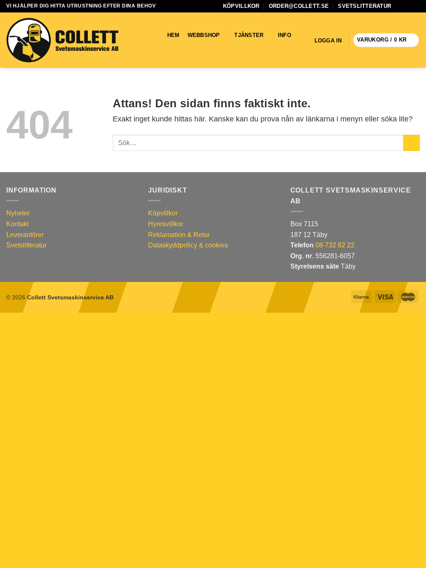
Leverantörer (25, 234)
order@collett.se (299, 6)
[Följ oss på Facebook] (399, 6)
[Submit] (412, 143)
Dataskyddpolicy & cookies (188, 245)
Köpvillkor (241, 6)
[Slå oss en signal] (415, 6)
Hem (173, 35)
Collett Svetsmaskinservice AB (70, 297)
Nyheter (18, 213)
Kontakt (17, 223)
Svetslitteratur (364, 6)
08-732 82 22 (334, 245)
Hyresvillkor (165, 223)
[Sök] (171, 45)
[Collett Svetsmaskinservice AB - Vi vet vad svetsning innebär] (62, 40)
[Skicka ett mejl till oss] (407, 6)
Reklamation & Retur (179, 234)
